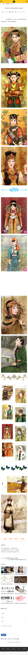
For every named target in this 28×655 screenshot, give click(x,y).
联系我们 (8, 649)
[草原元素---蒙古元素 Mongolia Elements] (0, 4)
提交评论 (4, 634)
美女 (3, 21)
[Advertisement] (14, 283)
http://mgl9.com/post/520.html (12, 551)
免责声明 (24, 649)
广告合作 (19, 649)
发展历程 (13, 649)
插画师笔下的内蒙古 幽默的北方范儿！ (19, 559)
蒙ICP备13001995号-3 (22, 651)
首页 (3, 3)
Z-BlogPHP (7, 651)
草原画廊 (8, 3)
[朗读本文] (2, 17)
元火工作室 (5, 11)
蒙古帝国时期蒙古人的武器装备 (11, 558)
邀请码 (3, 649)
